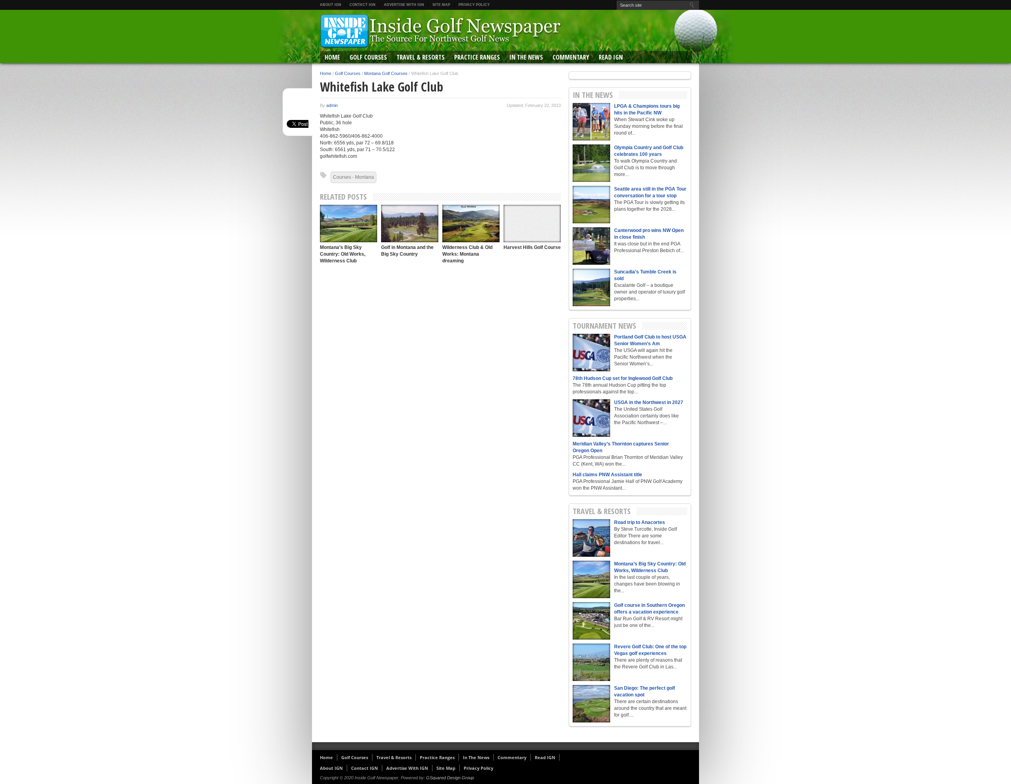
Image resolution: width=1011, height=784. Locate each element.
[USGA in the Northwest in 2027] (591, 418)
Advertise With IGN (404, 5)
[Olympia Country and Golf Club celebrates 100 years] (591, 163)
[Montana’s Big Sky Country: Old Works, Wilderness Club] (348, 223)
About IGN (330, 5)
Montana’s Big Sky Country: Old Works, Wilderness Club (342, 254)
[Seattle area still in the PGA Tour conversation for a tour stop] (591, 204)
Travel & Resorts (421, 57)
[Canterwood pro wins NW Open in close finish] (591, 246)
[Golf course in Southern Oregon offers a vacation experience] (591, 621)
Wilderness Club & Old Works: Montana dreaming (467, 254)
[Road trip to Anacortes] (591, 538)
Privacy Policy (474, 5)
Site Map (441, 5)
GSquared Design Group (450, 777)
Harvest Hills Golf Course (532, 247)
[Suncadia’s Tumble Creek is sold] (591, 287)
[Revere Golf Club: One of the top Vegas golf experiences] (591, 662)
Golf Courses (368, 57)
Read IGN (611, 57)
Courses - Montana (353, 177)
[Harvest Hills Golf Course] (532, 223)
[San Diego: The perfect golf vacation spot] (591, 703)
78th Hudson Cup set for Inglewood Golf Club (623, 378)
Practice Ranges (477, 57)
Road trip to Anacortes (639, 522)
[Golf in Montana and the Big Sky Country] (409, 223)
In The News (526, 57)
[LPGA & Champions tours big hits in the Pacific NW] (591, 121)
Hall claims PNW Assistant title (607, 474)
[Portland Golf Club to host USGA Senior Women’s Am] (591, 352)
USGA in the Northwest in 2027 (648, 402)
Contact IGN (363, 5)
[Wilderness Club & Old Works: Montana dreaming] (471, 223)
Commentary (570, 57)
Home (332, 57)
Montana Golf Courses (386, 73)
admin (332, 105)
